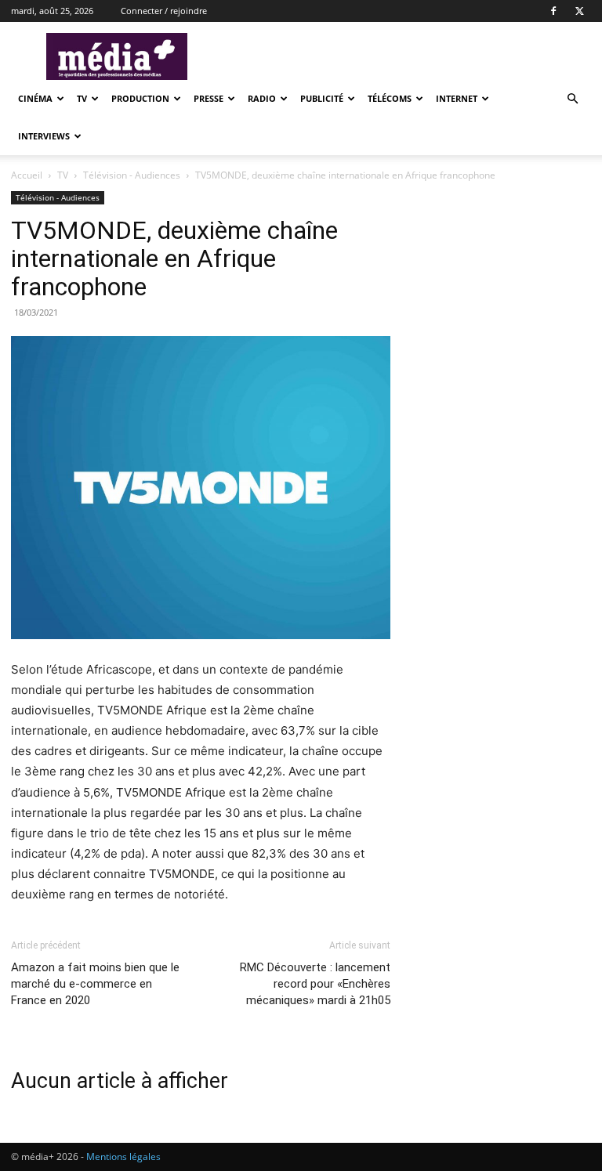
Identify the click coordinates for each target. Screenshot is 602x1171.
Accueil (26, 175)
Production (140, 98)
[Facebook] (553, 11)
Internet (456, 98)
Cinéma (35, 98)
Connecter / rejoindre (164, 10)
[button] (572, 99)
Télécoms (390, 98)
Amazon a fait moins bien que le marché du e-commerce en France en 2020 (95, 983)
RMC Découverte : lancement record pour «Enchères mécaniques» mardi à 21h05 (315, 983)
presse (208, 98)
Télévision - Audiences (133, 175)
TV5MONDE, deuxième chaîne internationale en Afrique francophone (174, 258)
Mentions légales (123, 1156)
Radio (262, 98)
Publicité (321, 98)
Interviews (44, 136)
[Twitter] (579, 11)
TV (82, 98)
